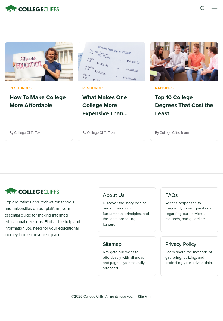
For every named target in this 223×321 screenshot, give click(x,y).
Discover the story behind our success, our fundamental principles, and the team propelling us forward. (126, 209)
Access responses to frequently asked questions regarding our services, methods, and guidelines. (188, 206)
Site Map (145, 296)
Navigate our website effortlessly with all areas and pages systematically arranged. (124, 255)
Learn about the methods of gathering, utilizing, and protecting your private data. (189, 252)
